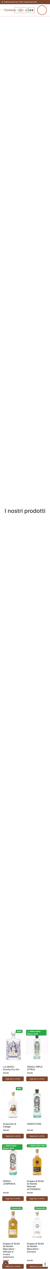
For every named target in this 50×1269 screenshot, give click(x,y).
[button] (24, 10)
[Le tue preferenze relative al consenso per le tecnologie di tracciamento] (45, 1264)
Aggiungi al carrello (13, 1079)
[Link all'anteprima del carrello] (17, 10)
